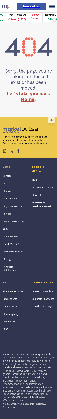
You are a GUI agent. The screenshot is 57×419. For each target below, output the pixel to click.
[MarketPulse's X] (12, 151)
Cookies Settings (42, 306)
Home (27, 99)
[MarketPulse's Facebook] (18, 151)
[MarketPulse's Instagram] (4, 151)
